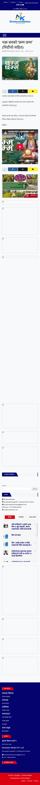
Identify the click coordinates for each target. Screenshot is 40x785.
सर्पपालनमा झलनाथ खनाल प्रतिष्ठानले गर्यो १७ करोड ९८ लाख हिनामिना (22, 554)
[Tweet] (23, 91)
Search (4, 485)
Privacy (21, 2)
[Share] (13, 91)
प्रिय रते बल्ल (16, 535)
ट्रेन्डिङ (10, 517)
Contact (13, 2)
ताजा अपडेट (32, 517)
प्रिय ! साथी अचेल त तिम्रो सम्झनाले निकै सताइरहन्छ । (22, 544)
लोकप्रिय (21, 517)
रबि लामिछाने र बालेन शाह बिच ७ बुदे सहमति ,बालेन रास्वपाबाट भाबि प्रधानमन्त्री (21, 527)
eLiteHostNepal (24, 778)
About (6, 2)
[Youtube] (33, 91)
